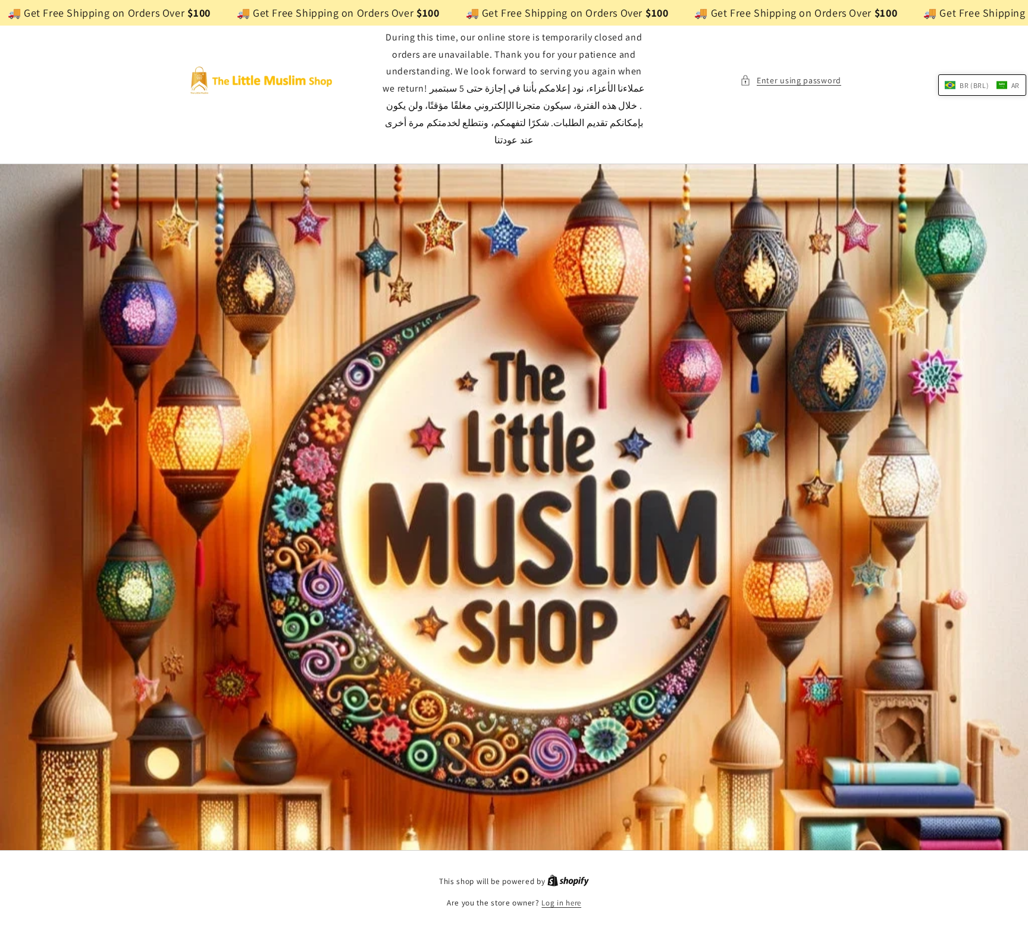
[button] (790, 80)
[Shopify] (568, 881)
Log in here (561, 903)
